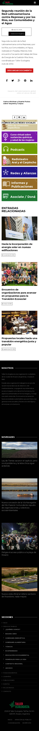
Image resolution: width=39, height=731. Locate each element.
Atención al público (23, 720)
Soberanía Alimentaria (15, 642)
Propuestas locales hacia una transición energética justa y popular (19, 341)
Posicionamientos (10, 673)
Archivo (9, 668)
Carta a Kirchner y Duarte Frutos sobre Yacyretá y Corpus (16, 103)
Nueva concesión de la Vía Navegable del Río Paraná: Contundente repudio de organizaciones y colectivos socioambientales (19, 506)
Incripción (27, 723)
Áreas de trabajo (10, 626)
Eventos (6, 684)
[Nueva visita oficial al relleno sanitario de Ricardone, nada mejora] (19, 579)
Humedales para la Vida (15, 659)
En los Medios (8, 687)
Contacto (7, 691)
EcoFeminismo (11, 651)
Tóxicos (9, 646)
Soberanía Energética (17, 34)
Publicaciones (8, 680)
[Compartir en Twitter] (12, 80)
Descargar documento (19, 70)
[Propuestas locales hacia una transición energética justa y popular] (19, 323)
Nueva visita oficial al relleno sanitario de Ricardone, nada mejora (19, 595)
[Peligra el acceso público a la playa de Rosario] (19, 536)
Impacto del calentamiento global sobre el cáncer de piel (22, 92)
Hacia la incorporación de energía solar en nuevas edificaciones (17, 247)
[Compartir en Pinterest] (25, 80)
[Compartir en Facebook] (7, 80)
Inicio (5, 623)
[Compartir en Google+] (19, 80)
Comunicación (14, 723)
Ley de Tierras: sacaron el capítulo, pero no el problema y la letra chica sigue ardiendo (19, 463)
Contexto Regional (14, 664)
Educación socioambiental (17, 655)
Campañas (7, 676)
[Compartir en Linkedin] (31, 80)
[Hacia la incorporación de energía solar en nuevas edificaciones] (19, 228)
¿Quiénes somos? (12, 629)
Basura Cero (11, 634)
